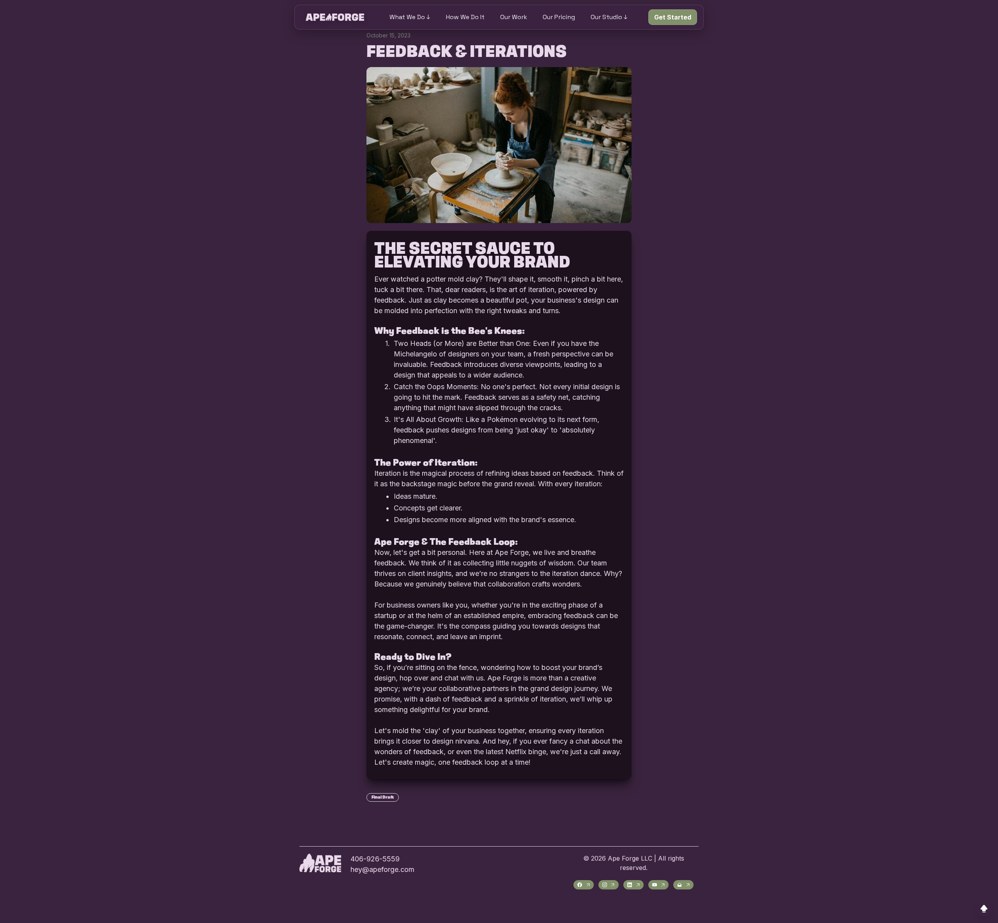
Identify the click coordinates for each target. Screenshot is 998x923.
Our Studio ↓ (609, 17)
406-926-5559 (375, 859)
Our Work (513, 17)
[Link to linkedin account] (633, 884)
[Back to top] (984, 909)
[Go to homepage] (335, 17)
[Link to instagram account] (608, 884)
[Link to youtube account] (658, 884)
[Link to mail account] (683, 884)
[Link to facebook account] (583, 884)
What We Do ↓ (409, 17)
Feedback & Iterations (466, 52)
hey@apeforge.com (382, 869)
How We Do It (465, 17)
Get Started (672, 17)
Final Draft (383, 797)
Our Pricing (559, 17)
